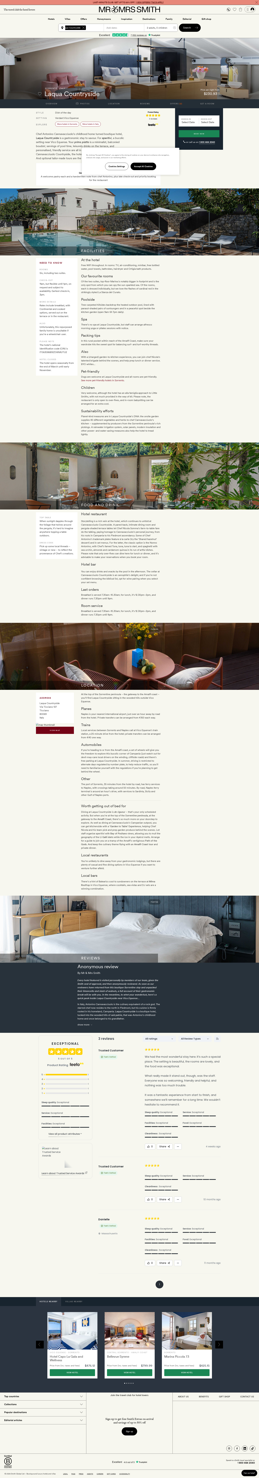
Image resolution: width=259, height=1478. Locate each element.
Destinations (149, 19)
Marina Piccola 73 (176, 1356)
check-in (186, 119)
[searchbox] (96, 27)
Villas (67, 19)
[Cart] (240, 9)
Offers (83, 19)
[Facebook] (237, 1448)
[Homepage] (129, 9)
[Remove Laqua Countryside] (83, 28)
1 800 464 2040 (207, 142)
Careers (100, 1474)
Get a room (207, 104)
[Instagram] (229, 1448)
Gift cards (111, 1474)
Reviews (145, 104)
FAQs (73, 1474)
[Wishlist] (234, 9)
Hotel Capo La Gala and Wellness (66, 1358)
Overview (51, 104)
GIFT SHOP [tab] (224, 1396)
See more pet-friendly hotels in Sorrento (102, 380)
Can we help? (249, 1473)
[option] (72, 1345)
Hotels (51, 19)
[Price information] (219, 93)
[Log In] (250, 9)
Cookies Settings (117, 166)
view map (55, 730)
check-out (206, 119)
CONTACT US (247, 1396)
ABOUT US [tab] (183, 1396)
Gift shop (206, 19)
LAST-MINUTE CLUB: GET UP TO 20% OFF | (128, 2)
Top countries (11, 1396)
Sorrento (51, 88)
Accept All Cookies (143, 166)
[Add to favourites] (39, 93)
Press (81, 1474)
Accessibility (124, 1474)
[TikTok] (252, 1448)
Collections (10, 1404)
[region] (130, 161)
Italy (62, 88)
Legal (65, 1474)
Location (114, 104)
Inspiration (126, 19)
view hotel (72, 1373)
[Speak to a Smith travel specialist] (228, 9)
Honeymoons (104, 19)
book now (199, 134)
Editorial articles (13, 1420)
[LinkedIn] (245, 1448)
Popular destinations (15, 1412)
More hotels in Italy (90, 124)
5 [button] (136, 1384)
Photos (84, 104)
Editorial (187, 19)
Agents (90, 1474)
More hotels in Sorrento (67, 124)
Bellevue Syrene (118, 1356)
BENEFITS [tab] (204, 1396)
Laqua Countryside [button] (71, 28)
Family (169, 19)
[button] (228, 9)
